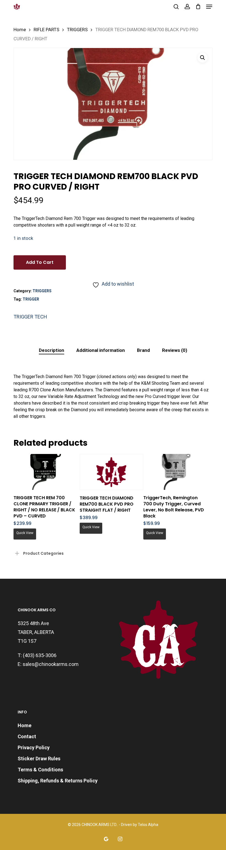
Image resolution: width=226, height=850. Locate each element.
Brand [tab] (143, 350)
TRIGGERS (77, 29)
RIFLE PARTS (46, 29)
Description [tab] (51, 350)
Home (20, 29)
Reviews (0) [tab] (174, 350)
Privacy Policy (34, 747)
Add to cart (39, 262)
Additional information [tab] (100, 350)
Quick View (24, 533)
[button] (209, 6)
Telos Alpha (148, 824)
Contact (27, 736)
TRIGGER (31, 299)
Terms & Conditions (40, 769)
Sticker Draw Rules (39, 758)
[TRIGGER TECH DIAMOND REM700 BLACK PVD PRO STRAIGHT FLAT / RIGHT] (111, 472)
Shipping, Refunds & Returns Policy (58, 780)
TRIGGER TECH (30, 317)
